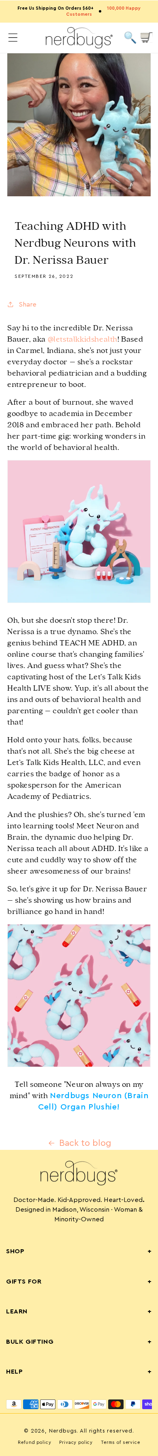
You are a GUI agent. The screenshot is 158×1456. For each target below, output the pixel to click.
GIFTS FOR (79, 1281)
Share (27, 304)
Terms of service (120, 1442)
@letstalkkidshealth (82, 339)
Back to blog (85, 1143)
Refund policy (34, 1442)
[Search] (130, 37)
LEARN (79, 1311)
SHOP (79, 1251)
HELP (79, 1371)
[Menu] (13, 37)
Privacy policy (76, 1442)
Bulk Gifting (79, 1341)
